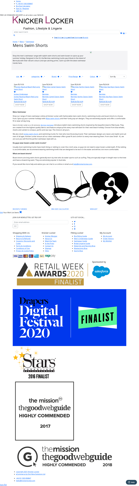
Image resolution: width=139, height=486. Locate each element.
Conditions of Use (23, 248)
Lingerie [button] (67, 37)
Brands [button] (85, 37)
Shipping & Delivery (23, 236)
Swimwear (30, 42)
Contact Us (49, 246)
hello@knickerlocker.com (25, 481)
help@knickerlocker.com (82, 164)
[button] (20, 76)
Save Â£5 (3, 485)
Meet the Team (50, 241)
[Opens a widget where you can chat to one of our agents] (131, 482)
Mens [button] (72, 37)
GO (15, 226)
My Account (107, 236)
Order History (108, 238)
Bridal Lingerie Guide (82, 243)
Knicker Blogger (51, 236)
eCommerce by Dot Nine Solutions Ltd (30, 474)
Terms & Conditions (23, 246)
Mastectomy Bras (80, 248)
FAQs (47, 251)
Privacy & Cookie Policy (25, 251)
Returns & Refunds (23, 238)
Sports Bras (78, 251)
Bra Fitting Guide (80, 236)
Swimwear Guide (80, 241)
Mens (22, 42)
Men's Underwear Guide (83, 238)
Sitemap (48, 248)
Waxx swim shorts (53, 118)
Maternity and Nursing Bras (84, 246)
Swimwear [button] (79, 37)
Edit (1, 212)
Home (15, 42)
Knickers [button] (61, 37)
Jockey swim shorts (31, 134)
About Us (48, 238)
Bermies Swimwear (47, 125)
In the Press (49, 243)
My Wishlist (107, 241)
